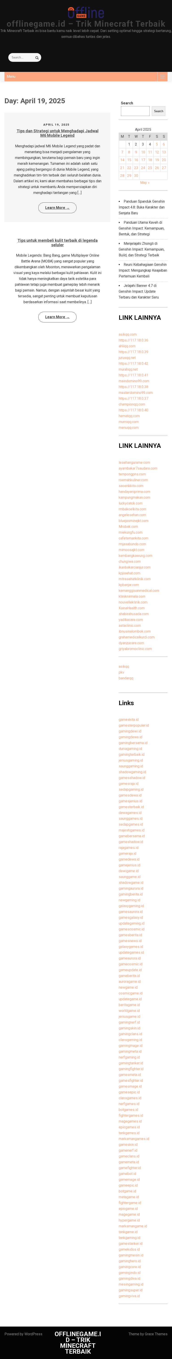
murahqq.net (128, 369)
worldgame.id (129, 1011)
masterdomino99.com (136, 393)
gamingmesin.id (131, 1255)
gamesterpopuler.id (134, 725)
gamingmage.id (130, 1045)
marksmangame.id (133, 1226)
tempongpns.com (132, 474)
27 (164, 168)
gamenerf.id (128, 1150)
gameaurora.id (130, 958)
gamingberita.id (131, 894)
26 (157, 168)
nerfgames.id (129, 1104)
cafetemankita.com (133, 538)
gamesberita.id (130, 935)
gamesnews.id (130, 941)
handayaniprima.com (134, 491)
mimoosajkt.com (131, 550)
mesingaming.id (131, 1284)
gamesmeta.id (130, 1075)
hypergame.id (129, 1220)
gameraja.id (127, 853)
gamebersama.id (132, 836)
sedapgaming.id (131, 789)
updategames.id (131, 952)
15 (129, 160)
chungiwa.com (130, 561)
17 (143, 160)
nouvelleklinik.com (133, 602)
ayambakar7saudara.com (138, 468)
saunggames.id (130, 818)
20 (164, 160)
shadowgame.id (131, 882)
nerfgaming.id (129, 1057)
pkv (121, 672)
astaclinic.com (130, 625)
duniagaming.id (130, 749)
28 (122, 176)
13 (164, 152)
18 (150, 160)
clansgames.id (130, 1098)
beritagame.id (129, 1005)
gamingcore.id (130, 1267)
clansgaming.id (130, 1040)
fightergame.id (130, 1203)
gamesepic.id (129, 1092)
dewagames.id (130, 813)
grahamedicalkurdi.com (137, 637)
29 (129, 176)
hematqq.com (129, 416)
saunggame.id (129, 877)
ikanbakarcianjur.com (134, 567)
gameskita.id (129, 719)
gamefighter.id (130, 1168)
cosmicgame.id (130, 993)
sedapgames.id (131, 824)
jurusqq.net (127, 358)
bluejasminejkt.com (133, 521)
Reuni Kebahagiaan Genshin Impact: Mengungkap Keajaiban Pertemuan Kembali (143, 270)
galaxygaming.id (131, 906)
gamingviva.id (129, 1296)
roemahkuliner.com (133, 480)
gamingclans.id (130, 1034)
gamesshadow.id (132, 778)
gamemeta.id (129, 1162)
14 (122, 160)
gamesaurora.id (131, 912)
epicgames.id (129, 1127)
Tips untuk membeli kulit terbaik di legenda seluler (57, 242)
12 (157, 152)
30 (136, 176)
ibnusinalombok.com (135, 631)
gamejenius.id (129, 865)
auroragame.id (130, 981)
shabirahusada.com (134, 614)
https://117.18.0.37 (133, 398)
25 (150, 168)
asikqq (124, 666)
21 (122, 168)
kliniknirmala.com (132, 596)
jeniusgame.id (129, 1016)
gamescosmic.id (131, 929)
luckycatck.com (130, 503)
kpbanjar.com (129, 585)
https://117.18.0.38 (133, 387)
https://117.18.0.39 (133, 352)
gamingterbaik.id (131, 754)
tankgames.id (129, 1133)
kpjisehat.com (129, 573)
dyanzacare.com (131, 643)
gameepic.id (128, 1185)
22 (129, 168)
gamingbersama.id (133, 743)
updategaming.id (131, 923)
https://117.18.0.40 (133, 410)
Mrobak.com (128, 526)
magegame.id (129, 1214)
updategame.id (130, 999)
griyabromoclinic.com (135, 649)
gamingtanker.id (131, 1063)
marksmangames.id (134, 1139)
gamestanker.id (130, 1243)
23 (136, 168)
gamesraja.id (128, 783)
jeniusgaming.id (131, 760)
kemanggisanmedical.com (139, 590)
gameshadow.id (131, 842)
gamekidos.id (129, 1249)
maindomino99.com (134, 381)
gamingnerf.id (129, 1022)
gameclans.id (129, 1156)
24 (143, 168)
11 (150, 152)
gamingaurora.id (131, 888)
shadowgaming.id (132, 772)
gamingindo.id (129, 1273)
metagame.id (129, 1197)
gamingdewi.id (130, 731)
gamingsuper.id (130, 1290)
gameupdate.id (130, 970)
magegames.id (130, 1121)
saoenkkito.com (131, 486)
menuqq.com (129, 427)
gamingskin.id (129, 1028)
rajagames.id (128, 848)
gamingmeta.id (130, 1051)
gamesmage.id (130, 1086)
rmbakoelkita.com (132, 509)
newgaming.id (129, 900)
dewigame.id (129, 871)
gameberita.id (129, 976)
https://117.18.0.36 (133, 340)
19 (157, 160)
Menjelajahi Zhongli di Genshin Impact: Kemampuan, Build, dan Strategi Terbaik (141, 249)
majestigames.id (131, 830)
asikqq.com (128, 334)
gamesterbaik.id (131, 807)
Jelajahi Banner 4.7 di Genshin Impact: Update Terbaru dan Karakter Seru (139, 291)
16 (136, 160)
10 (143, 152)
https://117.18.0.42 (133, 363)
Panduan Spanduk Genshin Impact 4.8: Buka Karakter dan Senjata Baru (142, 207)
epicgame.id (128, 1209)
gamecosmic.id (130, 964)
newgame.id (128, 987)
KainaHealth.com (132, 608)
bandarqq (126, 678)
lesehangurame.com (134, 462)
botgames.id (128, 1110)
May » (145, 182)
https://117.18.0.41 (133, 375)
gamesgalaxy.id (131, 917)
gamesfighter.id (131, 1080)
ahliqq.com (127, 346)
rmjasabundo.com (132, 544)
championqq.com (132, 404)
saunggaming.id (131, 766)
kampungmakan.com (134, 497)
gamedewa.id (129, 859)
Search (127, 103)
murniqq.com (129, 422)
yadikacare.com (131, 620)
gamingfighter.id (131, 1069)
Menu (11, 76)
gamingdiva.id (129, 1278)
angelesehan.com (132, 515)
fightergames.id (131, 1115)
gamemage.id (129, 1179)
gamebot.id (127, 1174)
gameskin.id (128, 1144)
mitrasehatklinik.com (135, 579)
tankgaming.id (129, 1238)
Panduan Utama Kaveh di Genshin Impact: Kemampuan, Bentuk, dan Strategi (141, 228)
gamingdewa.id (130, 737)
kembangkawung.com (135, 556)
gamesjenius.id (130, 801)
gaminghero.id (130, 1261)
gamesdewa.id (130, 795)
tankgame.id (128, 1232)
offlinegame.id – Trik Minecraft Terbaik (86, 24)
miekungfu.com (130, 532)
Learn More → (57, 208)
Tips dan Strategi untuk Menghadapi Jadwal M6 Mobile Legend (58, 133)
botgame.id (127, 1191)
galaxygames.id (131, 947)
